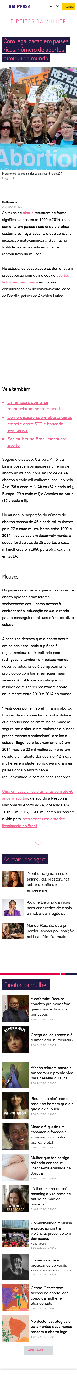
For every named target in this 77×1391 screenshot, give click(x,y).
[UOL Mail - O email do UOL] (51, 6)
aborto (28, 212)
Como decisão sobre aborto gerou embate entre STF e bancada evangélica (39, 424)
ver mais (35, 1350)
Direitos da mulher (38, 21)
